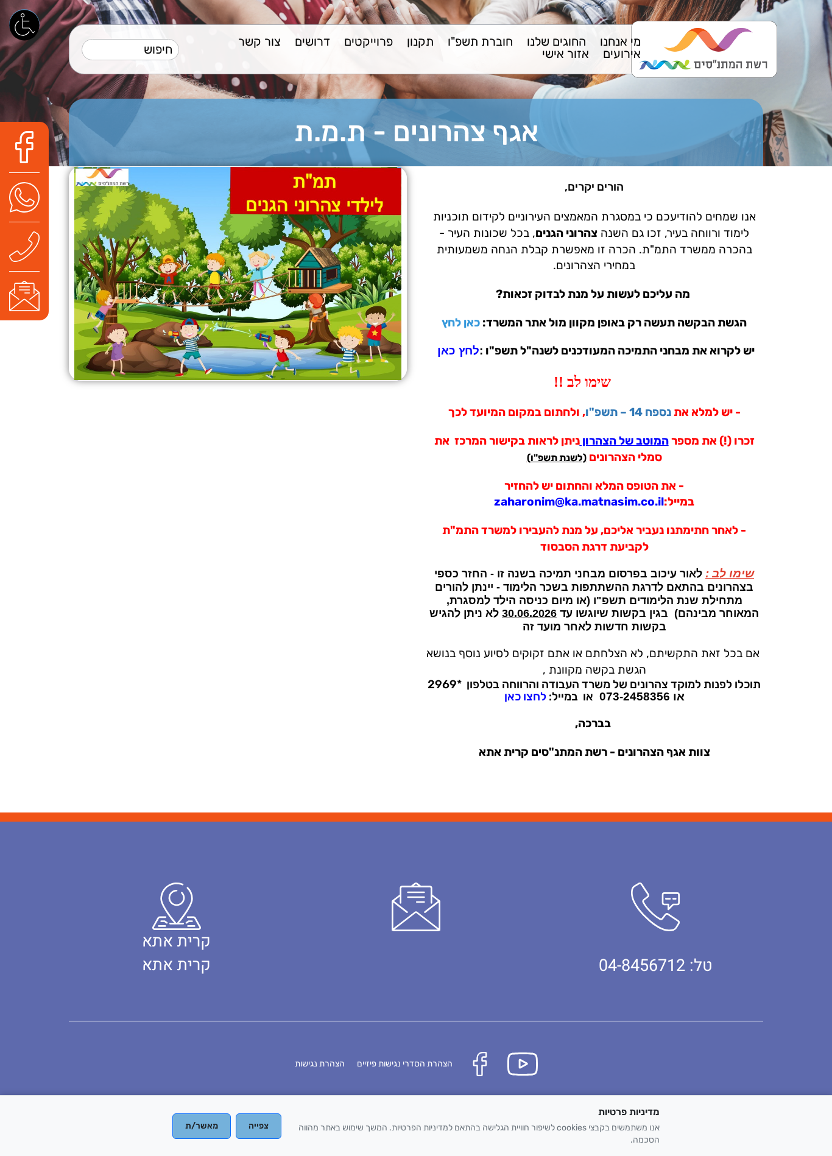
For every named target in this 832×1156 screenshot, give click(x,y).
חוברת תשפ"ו (480, 41)
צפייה (259, 1126)
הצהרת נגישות (320, 1064)
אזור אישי (565, 53)
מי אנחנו (620, 41)
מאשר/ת (201, 1126)
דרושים (312, 41)
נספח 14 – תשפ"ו (628, 412)
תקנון (420, 41)
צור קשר (259, 41)
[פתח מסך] (24, 24)
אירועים (622, 53)
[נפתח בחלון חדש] (27, 146)
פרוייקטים (368, 41)
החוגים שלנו (556, 41)
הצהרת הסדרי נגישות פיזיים (405, 1064)
